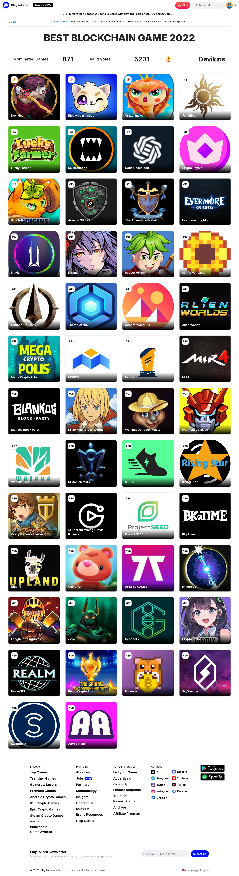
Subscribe (199, 854)
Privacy (73, 870)
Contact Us (84, 803)
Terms (62, 870)
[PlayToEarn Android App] (212, 768)
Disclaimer (87, 870)
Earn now (182, 5)
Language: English (198, 870)
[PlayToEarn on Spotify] (212, 777)
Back (13, 21)
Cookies (101, 870)
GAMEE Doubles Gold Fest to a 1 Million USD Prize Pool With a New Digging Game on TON (117, 13)
